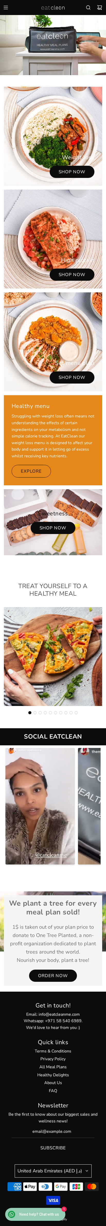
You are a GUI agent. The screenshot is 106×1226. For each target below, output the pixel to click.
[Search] (88, 7)
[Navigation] (5, 7)
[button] (29, 712)
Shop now (72, 172)
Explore (31, 471)
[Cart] (99, 7)
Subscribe (53, 1148)
